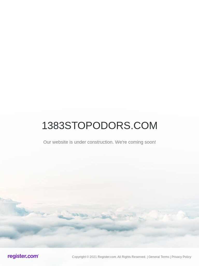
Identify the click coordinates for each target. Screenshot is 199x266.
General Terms (158, 257)
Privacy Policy (181, 257)
